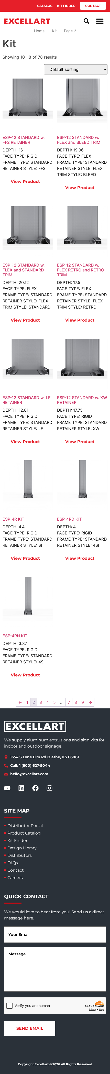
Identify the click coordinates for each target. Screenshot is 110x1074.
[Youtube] (10, 788)
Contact (15, 870)
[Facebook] (38, 788)
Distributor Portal (25, 825)
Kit (54, 31)
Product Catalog (24, 833)
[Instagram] (52, 788)
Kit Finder (17, 840)
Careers (15, 877)
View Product (25, 181)
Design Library (22, 848)
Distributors (19, 855)
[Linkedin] (24, 788)
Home (39, 31)
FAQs (12, 862)
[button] (100, 21)
